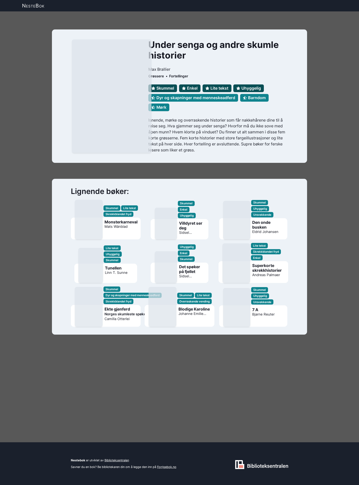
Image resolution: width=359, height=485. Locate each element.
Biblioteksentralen (117, 460)
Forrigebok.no (166, 467)
